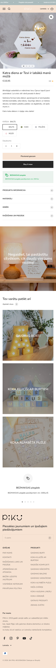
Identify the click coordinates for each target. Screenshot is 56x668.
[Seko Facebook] (4, 638)
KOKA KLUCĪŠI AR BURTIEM (38, 558)
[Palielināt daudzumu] (17, 146)
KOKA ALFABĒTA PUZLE (41, 582)
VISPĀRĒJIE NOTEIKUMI (13, 584)
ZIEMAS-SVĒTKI (37, 605)
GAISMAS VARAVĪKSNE (41, 578)
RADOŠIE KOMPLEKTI (40, 564)
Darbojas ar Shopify (33, 660)
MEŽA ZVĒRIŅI (37, 587)
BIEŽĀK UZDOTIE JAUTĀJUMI (10, 578)
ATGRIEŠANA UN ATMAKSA (10, 570)
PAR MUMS (7, 553)
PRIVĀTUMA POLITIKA (12, 588)
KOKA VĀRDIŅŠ (37, 596)
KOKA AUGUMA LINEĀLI (41, 591)
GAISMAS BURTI (38, 553)
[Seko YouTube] (24, 638)
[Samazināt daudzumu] (6, 146)
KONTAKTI (7, 557)
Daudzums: (7, 141)
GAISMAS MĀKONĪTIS (40, 569)
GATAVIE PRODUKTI (39, 600)
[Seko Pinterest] (17, 638)
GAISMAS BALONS (39, 573)
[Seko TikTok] (31, 638)
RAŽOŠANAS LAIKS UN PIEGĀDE (13, 563)
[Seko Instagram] (11, 638)
